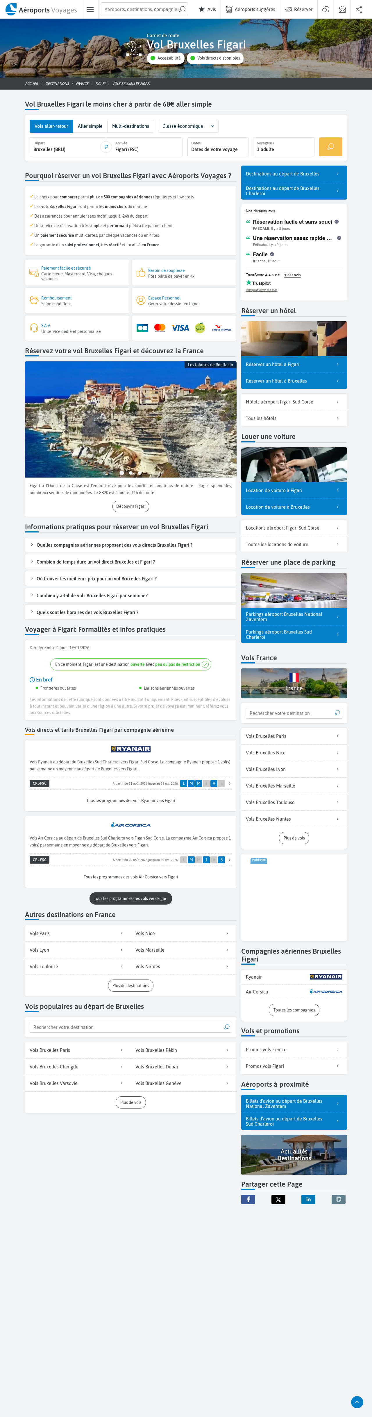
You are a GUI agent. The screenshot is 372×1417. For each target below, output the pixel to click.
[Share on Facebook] (248, 1199)
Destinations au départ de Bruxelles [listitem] (282, 173)
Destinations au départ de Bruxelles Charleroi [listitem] (282, 191)
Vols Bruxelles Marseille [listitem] (270, 785)
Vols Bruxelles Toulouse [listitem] (270, 802)
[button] (165, 58)
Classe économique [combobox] (182, 126)
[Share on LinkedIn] (308, 1199)
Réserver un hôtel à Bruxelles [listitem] (276, 380)
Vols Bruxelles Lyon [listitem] (266, 769)
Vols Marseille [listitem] (149, 950)
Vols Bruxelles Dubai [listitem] (156, 1066)
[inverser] (106, 147)
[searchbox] (144, 9)
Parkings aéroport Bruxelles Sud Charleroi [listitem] (279, 634)
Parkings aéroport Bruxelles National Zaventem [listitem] (284, 616)
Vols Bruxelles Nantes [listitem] (268, 818)
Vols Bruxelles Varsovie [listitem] (54, 1083)
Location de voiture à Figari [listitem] (274, 490)
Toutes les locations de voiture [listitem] (277, 544)
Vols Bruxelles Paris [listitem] (50, 1050)
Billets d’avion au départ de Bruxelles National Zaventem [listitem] (284, 1103)
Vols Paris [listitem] (40, 933)
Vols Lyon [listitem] (39, 950)
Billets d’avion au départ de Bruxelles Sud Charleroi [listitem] (284, 1121)
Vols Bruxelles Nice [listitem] (266, 752)
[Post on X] (278, 1199)
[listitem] (294, 977)
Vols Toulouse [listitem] (44, 966)
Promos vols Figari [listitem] (265, 1066)
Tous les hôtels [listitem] (261, 418)
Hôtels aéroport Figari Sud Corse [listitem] (279, 401)
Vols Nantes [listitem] (147, 966)
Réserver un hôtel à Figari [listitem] (272, 364)
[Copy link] (339, 1199)
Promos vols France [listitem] (266, 1049)
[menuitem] (41, 9)
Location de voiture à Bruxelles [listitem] (278, 507)
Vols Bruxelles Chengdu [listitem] (54, 1066)
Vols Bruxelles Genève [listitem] (158, 1083)
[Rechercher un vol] (330, 146)
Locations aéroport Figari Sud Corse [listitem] (282, 527)
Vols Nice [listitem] (145, 933)
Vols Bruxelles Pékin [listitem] (156, 1050)
